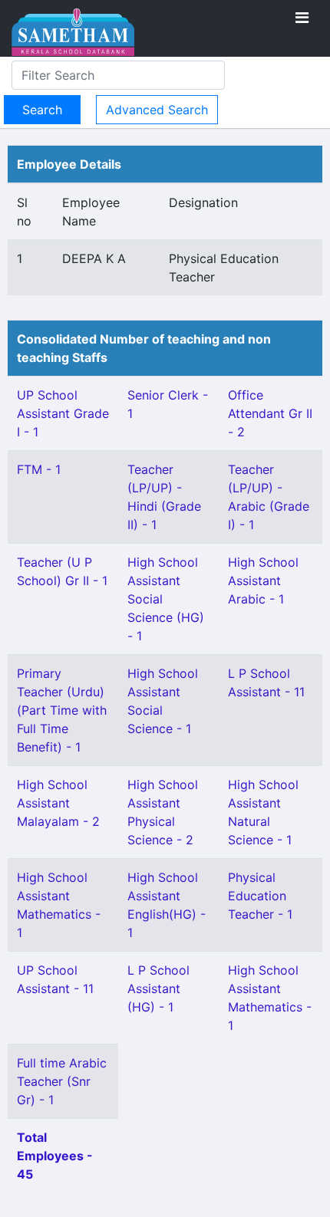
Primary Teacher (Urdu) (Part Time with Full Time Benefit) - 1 (62, 710)
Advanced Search (157, 109)
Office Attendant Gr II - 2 (270, 413)
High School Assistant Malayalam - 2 (58, 803)
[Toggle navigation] (301, 17)
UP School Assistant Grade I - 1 (63, 413)
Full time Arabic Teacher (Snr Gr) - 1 (62, 1081)
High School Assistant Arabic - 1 (263, 580)
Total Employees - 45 (55, 1156)
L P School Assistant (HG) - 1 (158, 988)
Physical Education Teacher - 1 (260, 896)
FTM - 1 (39, 469)
